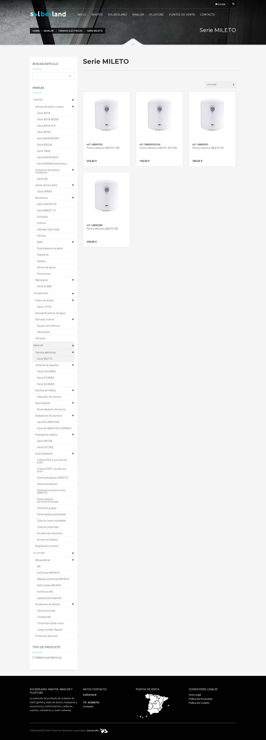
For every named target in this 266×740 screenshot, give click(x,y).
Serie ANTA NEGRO (48, 119)
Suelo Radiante (44, 453)
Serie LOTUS (44, 306)
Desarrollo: (93, 730)
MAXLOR (138, 14)
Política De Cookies (199, 702)
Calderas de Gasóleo (47, 365)
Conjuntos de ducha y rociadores (47, 171)
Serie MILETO (95, 30)
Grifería (41, 223)
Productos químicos (46, 635)
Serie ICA (42, 178)
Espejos (41, 261)
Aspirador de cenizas (49, 396)
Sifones (41, 235)
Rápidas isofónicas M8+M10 (53, 579)
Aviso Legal (195, 694)
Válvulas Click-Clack (48, 229)
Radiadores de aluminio (48, 415)
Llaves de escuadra (46, 185)
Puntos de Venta (182, 14)
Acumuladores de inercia (51, 409)
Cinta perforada (46, 610)
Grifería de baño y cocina (49, 106)
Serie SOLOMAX (46, 371)
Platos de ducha (44, 300)
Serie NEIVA (43, 132)
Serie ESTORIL (45, 447)
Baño (40, 242)
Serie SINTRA (44, 441)
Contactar (88, 706)
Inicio (81, 14)
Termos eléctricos (70, 30)
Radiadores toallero (46, 434)
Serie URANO (44, 191)
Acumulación (42, 403)
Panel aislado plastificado (51, 514)
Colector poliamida (47, 527)
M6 (39, 566)
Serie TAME (43, 151)
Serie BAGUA (44, 144)
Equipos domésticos (48, 325)
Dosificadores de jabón (50, 248)
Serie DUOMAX (45, 377)
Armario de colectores (49, 533)
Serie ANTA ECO (46, 125)
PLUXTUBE (156, 14)
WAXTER (97, 14)
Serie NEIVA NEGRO (48, 138)
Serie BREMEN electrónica (52, 163)
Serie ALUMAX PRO (48, 422)
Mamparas (41, 280)
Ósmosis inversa (44, 319)
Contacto (207, 14)
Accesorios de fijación (47, 604)
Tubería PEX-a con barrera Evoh (52, 461)
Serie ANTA (43, 113)
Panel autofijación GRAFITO (52, 477)
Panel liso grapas (46, 508)
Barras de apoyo (46, 267)
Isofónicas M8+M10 (48, 572)
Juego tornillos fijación (50, 629)
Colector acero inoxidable (51, 520)
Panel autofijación (47, 484)
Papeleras (43, 254)
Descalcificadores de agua (50, 313)
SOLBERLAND (117, 14)
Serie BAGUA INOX (47, 157)
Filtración (40, 338)
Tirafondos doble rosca (50, 623)
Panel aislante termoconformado (47, 500)
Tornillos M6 (44, 617)
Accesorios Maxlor (47, 539)
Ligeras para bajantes (49, 598)
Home (36, 30)
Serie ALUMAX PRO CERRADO (54, 428)
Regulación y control (46, 546)
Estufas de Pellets (45, 390)
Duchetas (42, 216)
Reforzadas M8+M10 (49, 585)
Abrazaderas (42, 560)
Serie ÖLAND (44, 286)
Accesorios (41, 197)
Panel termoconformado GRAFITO (51, 491)
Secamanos (44, 273)
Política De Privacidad (200, 698)
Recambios (43, 332)
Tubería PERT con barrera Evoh (51, 470)
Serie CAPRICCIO (46, 204)
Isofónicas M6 (45, 591)
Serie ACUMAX (45, 384)
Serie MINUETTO (46, 210)
